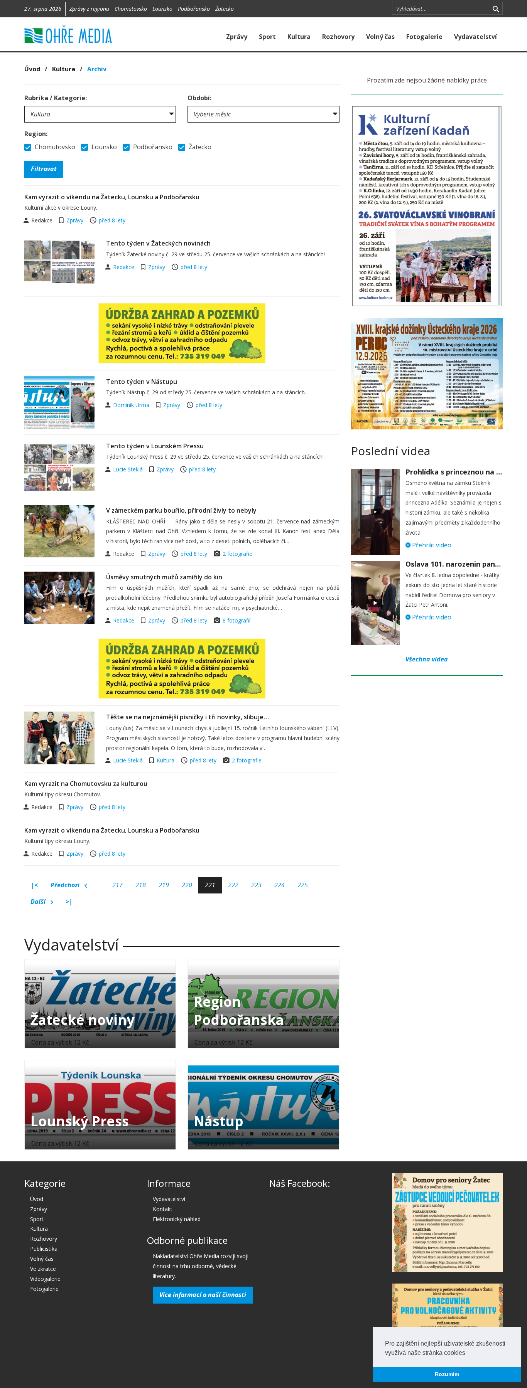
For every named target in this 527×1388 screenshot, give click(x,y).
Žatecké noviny (82, 1020)
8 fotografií (236, 620)
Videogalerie (45, 1278)
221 (210, 885)
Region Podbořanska (239, 1011)
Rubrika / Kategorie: (55, 98)
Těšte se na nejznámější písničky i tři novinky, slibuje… (187, 717)
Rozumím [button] (447, 1374)
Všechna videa (426, 659)
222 (233, 885)
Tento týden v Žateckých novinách (158, 243)
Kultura (299, 36)
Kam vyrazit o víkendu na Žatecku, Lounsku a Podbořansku (111, 197)
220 (187, 885)
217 (117, 885)
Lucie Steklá (128, 469)
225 (302, 885)
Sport (267, 36)
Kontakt (162, 1209)
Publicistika (43, 1248)
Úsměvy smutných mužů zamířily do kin (164, 577)
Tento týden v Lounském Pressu (155, 446)
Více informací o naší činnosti (202, 1294)
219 (164, 885)
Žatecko (224, 8)
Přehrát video (430, 545)
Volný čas (380, 36)
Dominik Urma (132, 405)
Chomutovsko (131, 8)
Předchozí (66, 885)
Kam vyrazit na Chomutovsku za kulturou (85, 783)
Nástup (218, 1121)
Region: (35, 134)
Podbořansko (194, 8)
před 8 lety (112, 220)
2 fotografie (237, 553)
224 (279, 885)
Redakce (124, 267)
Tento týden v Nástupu (141, 381)
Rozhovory (338, 36)
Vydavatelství (475, 36)
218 (140, 885)
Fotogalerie (424, 36)
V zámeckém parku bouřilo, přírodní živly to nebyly (181, 510)
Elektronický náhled (177, 1219)
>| (69, 901)
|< (34, 885)
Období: (199, 98)
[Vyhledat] (496, 8)
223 (256, 885)
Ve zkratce (43, 1268)
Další (38, 901)
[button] (468, 1353)
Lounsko (162, 8)
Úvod (32, 69)
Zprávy (236, 36)
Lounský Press (79, 1121)
